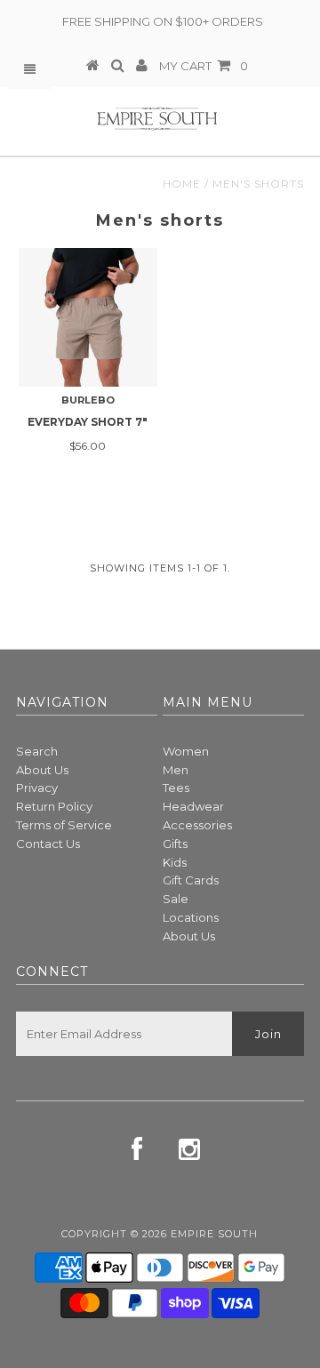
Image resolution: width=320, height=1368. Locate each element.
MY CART (203, 66)
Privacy (37, 787)
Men (175, 770)
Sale (175, 899)
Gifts (175, 843)
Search (37, 751)
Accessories (197, 825)
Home (182, 183)
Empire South (214, 1234)
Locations (191, 917)
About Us (42, 770)
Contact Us (48, 843)
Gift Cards (191, 880)
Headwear (193, 806)
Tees (176, 787)
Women (186, 751)
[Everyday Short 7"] (87, 317)
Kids (175, 862)
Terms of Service (64, 825)
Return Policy (54, 806)
